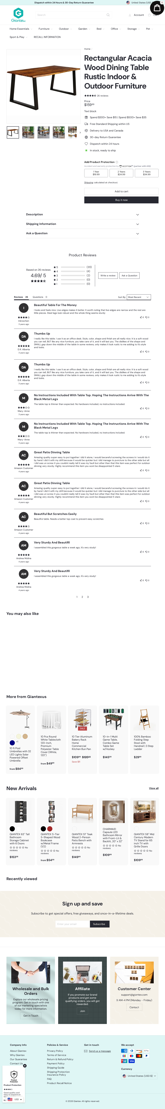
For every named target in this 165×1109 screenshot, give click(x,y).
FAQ (49, 1079)
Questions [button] (38, 297)
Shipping (88, 182)
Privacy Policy (55, 1051)
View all (154, 788)
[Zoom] (44, 86)
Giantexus (37, 696)
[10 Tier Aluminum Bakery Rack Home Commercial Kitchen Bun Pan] (83, 736)
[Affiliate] (82, 973)
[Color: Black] (12, 828)
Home (87, 49)
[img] (23, 317)
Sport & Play (17, 37)
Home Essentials (20, 28)
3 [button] (88, 597)
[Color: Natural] (74, 828)
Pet (148, 28)
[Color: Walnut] (136, 828)
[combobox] (73, 15)
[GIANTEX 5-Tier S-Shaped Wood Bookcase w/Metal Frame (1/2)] (51, 831)
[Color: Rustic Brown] (49, 828)
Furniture (44, 28)
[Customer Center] (134, 973)
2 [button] (82, 597)
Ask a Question (129, 275)
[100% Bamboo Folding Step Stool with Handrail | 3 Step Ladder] (145, 734)
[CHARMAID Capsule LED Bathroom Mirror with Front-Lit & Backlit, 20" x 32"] (113, 829)
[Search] (108, 15)
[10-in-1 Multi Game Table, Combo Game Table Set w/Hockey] (113, 734)
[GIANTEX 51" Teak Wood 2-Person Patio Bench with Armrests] (83, 830)
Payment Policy (55, 1063)
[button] (73, 267)
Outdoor (64, 28)
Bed (99, 28)
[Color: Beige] (18, 736)
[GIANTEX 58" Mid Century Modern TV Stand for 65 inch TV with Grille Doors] (145, 831)
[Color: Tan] (25, 736)
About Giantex (18, 1051)
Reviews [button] (18, 297)
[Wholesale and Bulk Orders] (30, 973)
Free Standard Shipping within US (64, 2)
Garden (83, 28)
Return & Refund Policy (60, 1059)
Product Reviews (82, 255)
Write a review (108, 275)
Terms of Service (56, 1055)
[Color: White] (18, 828)
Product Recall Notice (59, 1083)
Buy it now (121, 200)
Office (115, 28)
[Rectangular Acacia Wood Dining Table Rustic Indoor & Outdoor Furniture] (17, 652)
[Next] (79, 132)
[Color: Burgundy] (12, 736)
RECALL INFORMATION (47, 37)
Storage (132, 28)
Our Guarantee (18, 1059)
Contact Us (16, 1063)
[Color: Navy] (12, 742)
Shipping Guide (55, 1067)
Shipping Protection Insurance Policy (58, 1073)
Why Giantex (17, 1055)
